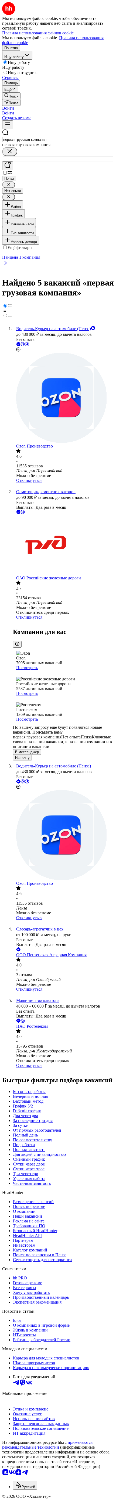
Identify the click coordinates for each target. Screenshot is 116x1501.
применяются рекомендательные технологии (47, 1444)
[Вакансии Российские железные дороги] (63, 545)
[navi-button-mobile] (7, 124)
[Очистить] (9, 151)
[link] (11, 95)
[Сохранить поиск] (7, 165)
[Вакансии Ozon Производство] (63, 398)
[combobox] (27, 139)
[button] (8, 108)
